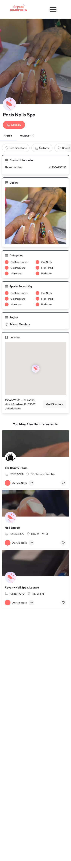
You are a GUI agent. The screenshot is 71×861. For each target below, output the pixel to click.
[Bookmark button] (63, 483)
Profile (8, 135)
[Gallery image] (35, 215)
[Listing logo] (9, 104)
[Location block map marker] (35, 369)
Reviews (26, 135)
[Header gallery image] (35, 61)
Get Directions (54, 404)
